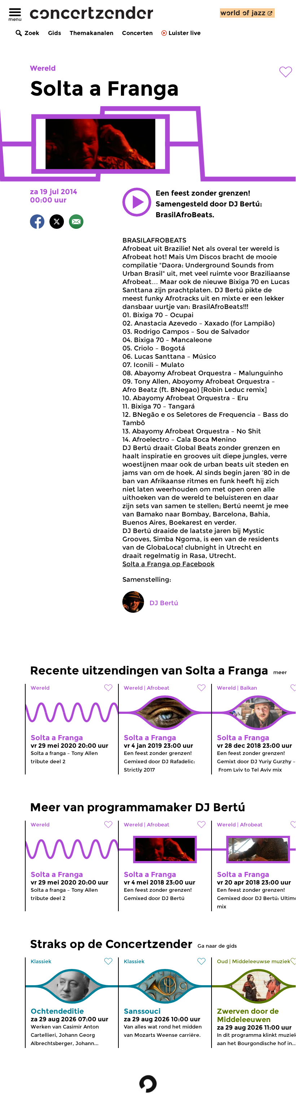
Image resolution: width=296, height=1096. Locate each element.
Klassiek (41, 961)
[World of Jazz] (247, 13)
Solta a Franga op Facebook (168, 564)
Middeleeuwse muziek (261, 961)
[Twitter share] (56, 222)
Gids (54, 33)
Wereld (43, 68)
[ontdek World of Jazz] (247, 13)
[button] (136, 202)
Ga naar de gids (217, 946)
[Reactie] (76, 222)
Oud (222, 961)
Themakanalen (91, 33)
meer (280, 672)
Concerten (137, 33)
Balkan (248, 688)
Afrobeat (158, 688)
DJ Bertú (163, 603)
